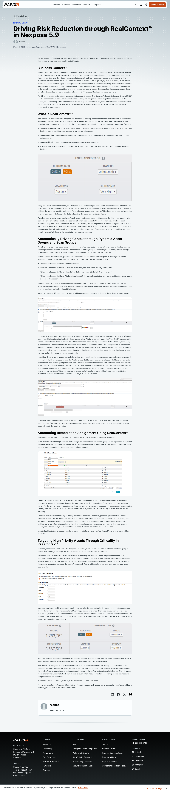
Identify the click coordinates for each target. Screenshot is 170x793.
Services (66, 4)
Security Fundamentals (83, 766)
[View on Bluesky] (130, 694)
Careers (46, 770)
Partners (86, 4)
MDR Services (19, 755)
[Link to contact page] (141, 5)
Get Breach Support (22, 773)
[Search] (136, 5)
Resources (76, 4)
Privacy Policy (83, 788)
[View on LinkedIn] (112, 694)
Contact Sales (19, 775)
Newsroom (48, 753)
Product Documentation (112, 753)
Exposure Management (23, 752)
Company (96, 4)
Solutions (17, 758)
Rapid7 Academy (109, 761)
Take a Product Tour (22, 770)
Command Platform (21, 749)
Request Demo (157, 4)
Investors (47, 766)
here (97, 681)
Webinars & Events (81, 753)
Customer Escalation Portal (114, 766)
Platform (56, 4)
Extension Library (109, 757)
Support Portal (108, 749)
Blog (74, 744)
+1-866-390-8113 (139, 743)
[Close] (166, 788)
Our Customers (49, 757)
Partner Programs (51, 761)
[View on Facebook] (118, 694)
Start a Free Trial (20, 767)
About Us (47, 744)
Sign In (105, 744)
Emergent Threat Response (85, 749)
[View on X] (124, 694)
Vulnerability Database (82, 761)
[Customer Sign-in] (146, 5)
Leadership (48, 749)
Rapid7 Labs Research (82, 757)
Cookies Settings (154, 789)
